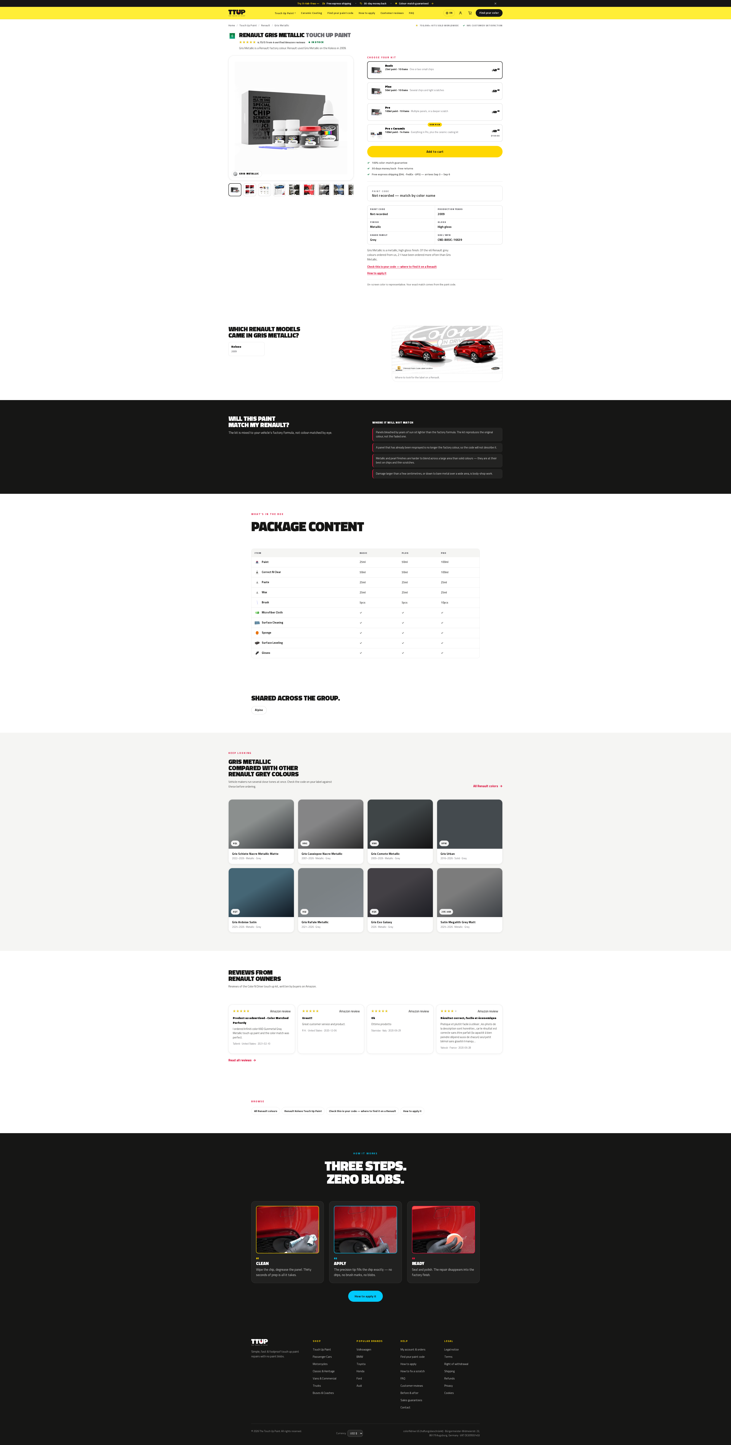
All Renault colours (265, 1111)
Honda (360, 1371)
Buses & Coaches (323, 1393)
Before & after (409, 1393)
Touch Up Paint (285, 13)
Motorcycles (320, 1364)
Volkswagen (364, 1349)
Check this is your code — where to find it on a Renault (402, 267)
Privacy (448, 1385)
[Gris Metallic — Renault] (249, 189)
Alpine (259, 710)
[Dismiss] (495, 3)
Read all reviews (239, 1060)
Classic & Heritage (324, 1371)
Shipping (449, 1371)
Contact (405, 1407)
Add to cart (434, 151)
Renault (265, 25)
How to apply (367, 13)
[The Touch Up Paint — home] (236, 13)
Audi (359, 1385)
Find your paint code (340, 13)
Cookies (449, 1393)
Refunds (449, 1378)
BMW (360, 1357)
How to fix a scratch (413, 1371)
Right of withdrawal (456, 1364)
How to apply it (376, 273)
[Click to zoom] (291, 118)
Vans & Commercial (324, 1378)
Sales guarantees (411, 1400)
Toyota (361, 1364)
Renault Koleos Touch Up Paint (303, 1111)
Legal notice (451, 1349)
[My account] (460, 13)
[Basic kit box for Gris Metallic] (234, 189)
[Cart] (470, 13)
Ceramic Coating (311, 13)
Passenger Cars (322, 1357)
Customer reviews (392, 13)
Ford (359, 1378)
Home (231, 25)
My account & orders (413, 1349)
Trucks (317, 1385)
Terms (448, 1357)
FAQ (411, 13)
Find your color (489, 13)
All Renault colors (485, 786)
